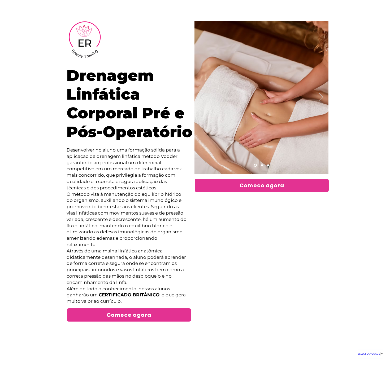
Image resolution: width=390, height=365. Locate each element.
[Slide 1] (255, 165)
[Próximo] (321, 97)
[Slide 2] (262, 165)
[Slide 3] (268, 165)
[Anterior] (202, 97)
